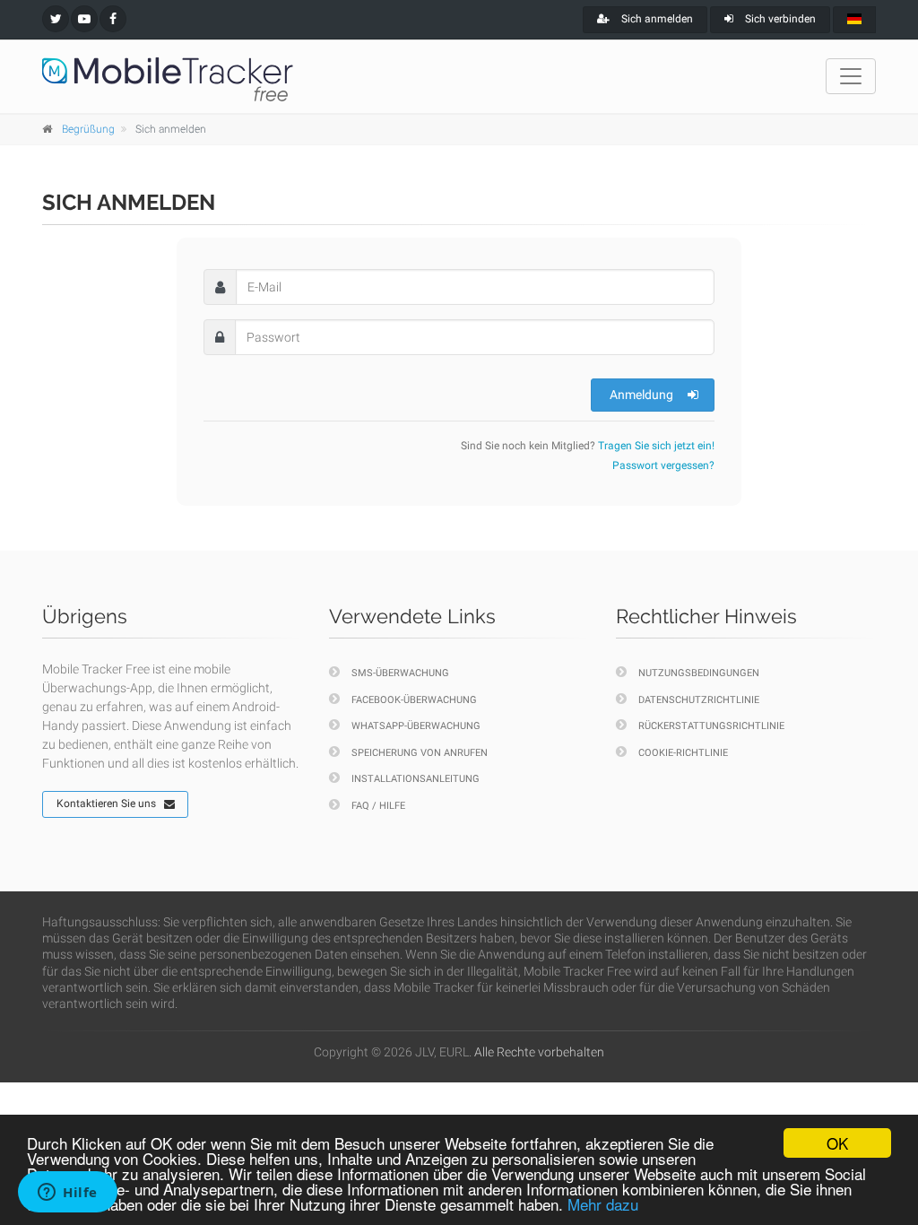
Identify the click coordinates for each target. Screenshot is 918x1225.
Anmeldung (641, 394)
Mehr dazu (602, 1204)
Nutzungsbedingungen (698, 673)
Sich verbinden (779, 19)
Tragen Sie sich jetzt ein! (656, 445)
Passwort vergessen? (663, 465)
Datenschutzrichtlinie (698, 700)
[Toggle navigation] (851, 76)
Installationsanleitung (415, 779)
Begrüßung (88, 129)
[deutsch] (854, 19)
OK (837, 1143)
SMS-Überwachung (400, 673)
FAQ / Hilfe (378, 806)
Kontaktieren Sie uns (106, 803)
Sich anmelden (656, 19)
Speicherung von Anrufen (419, 753)
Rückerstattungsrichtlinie (711, 726)
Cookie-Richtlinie (683, 753)
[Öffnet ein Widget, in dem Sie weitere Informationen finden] (67, 1193)
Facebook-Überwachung (414, 700)
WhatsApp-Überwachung (416, 726)
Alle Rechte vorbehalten (539, 1052)
